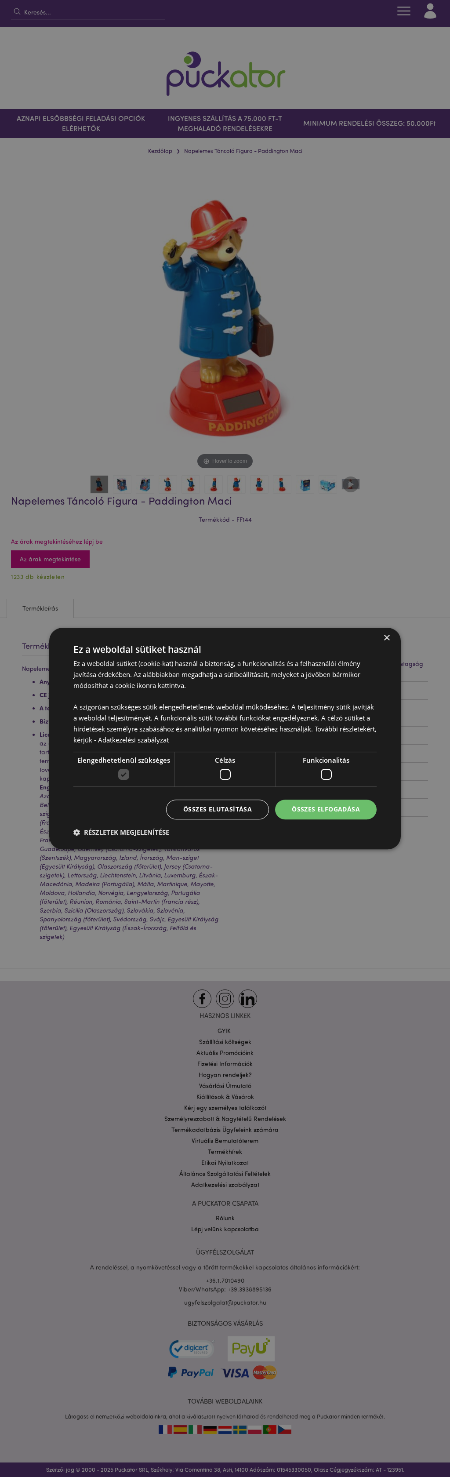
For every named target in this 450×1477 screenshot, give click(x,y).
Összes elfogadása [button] (326, 809)
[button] (121, 832)
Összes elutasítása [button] (217, 809)
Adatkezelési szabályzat (133, 739)
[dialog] (225, 738)
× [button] (386, 638)
